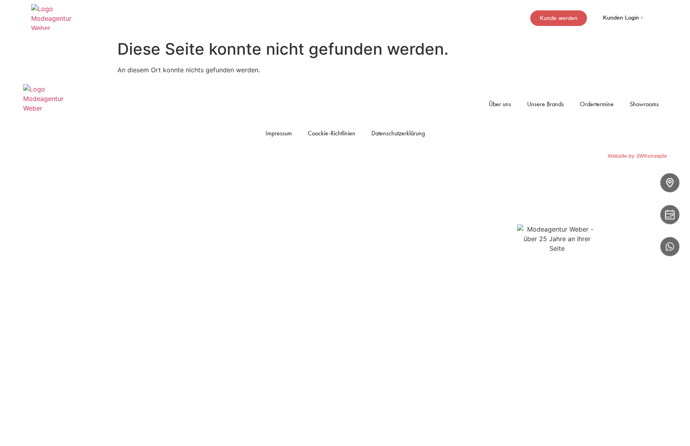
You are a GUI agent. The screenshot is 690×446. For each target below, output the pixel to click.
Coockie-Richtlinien (331, 133)
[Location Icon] (670, 182)
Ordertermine (597, 104)
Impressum (279, 133)
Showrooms (644, 104)
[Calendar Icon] (670, 214)
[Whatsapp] (670, 246)
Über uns (500, 104)
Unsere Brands (545, 104)
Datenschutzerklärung (398, 133)
